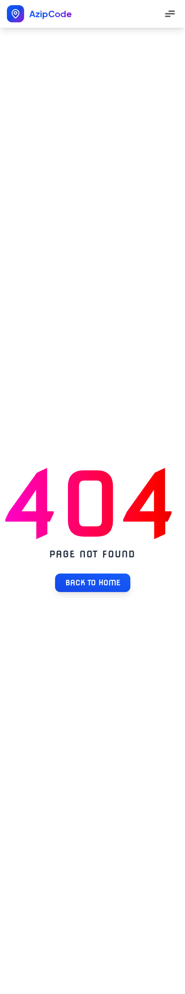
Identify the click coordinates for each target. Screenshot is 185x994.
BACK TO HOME (92, 583)
